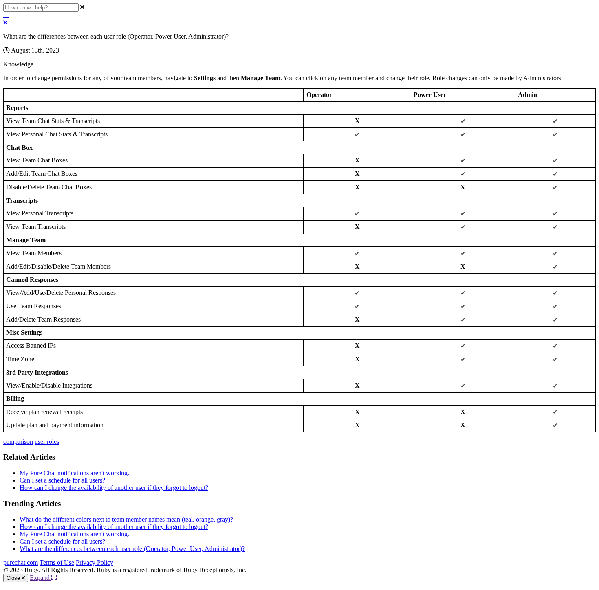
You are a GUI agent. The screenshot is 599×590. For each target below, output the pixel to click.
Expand (40, 577)
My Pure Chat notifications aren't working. (74, 472)
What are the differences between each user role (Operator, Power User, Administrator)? (132, 548)
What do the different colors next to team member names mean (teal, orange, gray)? (126, 519)
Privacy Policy (94, 562)
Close (14, 578)
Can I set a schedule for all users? (62, 480)
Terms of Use (57, 562)
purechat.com (20, 562)
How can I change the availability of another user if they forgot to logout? (114, 487)
